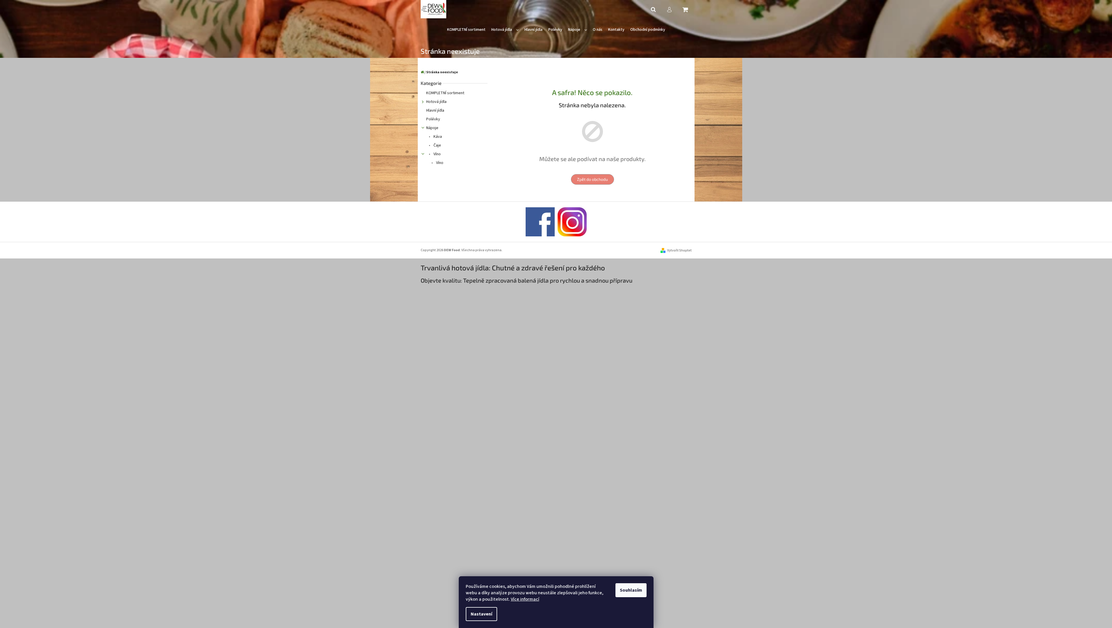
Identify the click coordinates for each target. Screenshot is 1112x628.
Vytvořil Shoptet (679, 250)
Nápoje (432, 128)
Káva (437, 137)
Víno (437, 154)
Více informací (525, 599)
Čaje (437, 145)
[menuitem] (466, 29)
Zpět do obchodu (592, 179)
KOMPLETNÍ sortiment (445, 93)
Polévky (433, 119)
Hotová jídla (436, 102)
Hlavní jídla (435, 110)
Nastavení (481, 614)
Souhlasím (631, 590)
